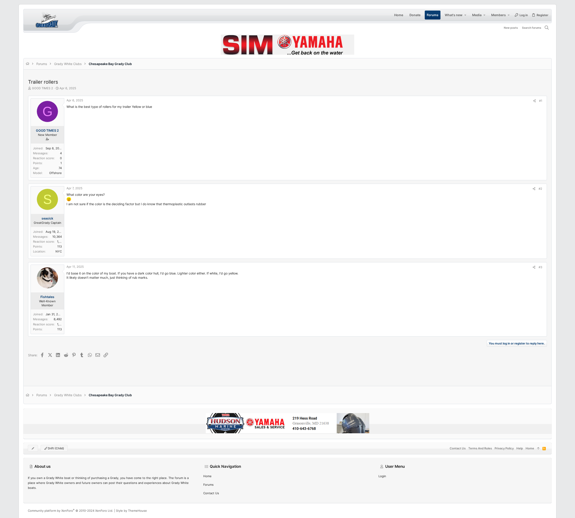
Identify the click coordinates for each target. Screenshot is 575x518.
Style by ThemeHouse (131, 510)
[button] (465, 15)
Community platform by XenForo (70, 510)
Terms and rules (480, 448)
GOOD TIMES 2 (42, 88)
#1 (540, 100)
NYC (58, 251)
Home (207, 476)
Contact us (211, 493)
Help (519, 448)
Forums (208, 484)
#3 (540, 267)
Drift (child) (55, 448)
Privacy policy (504, 448)
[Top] (538, 448)
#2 (540, 188)
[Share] (534, 101)
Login (382, 476)
